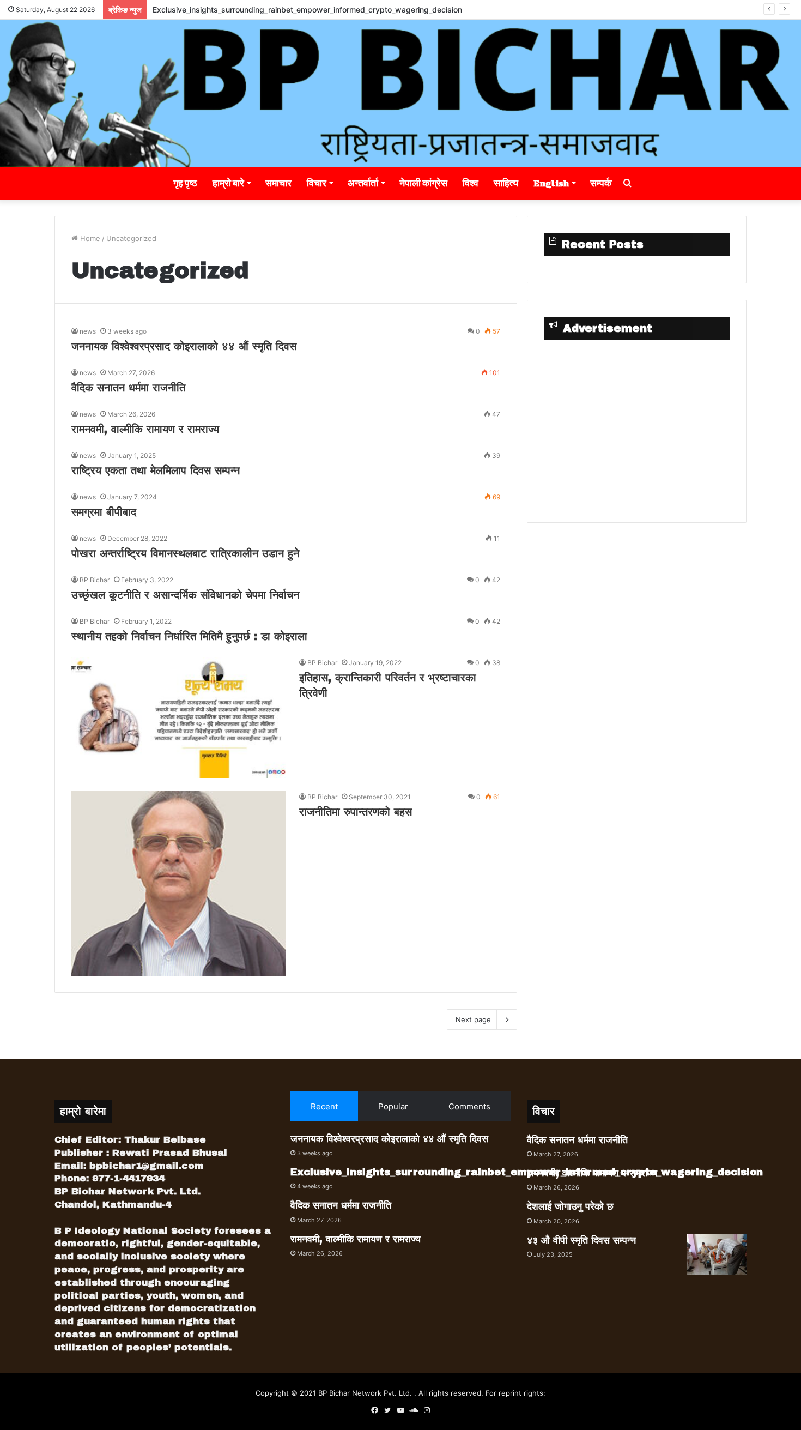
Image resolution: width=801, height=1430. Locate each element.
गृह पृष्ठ (185, 183)
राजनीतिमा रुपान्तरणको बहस (355, 812)
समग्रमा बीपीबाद (103, 512)
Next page (473, 1019)
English (551, 183)
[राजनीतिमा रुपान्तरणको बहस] (178, 883)
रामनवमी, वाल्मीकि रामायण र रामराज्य (145, 429)
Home (89, 238)
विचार (316, 183)
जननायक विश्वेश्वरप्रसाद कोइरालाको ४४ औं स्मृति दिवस (183, 346)
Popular (393, 1106)
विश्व (470, 183)
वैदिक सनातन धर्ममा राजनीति (128, 388)
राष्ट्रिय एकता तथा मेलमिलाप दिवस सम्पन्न (155, 470)
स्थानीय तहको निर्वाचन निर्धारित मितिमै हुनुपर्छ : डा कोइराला (189, 636)
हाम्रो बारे (228, 183)
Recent (324, 1106)
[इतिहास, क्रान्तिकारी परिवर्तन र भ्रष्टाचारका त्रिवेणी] (178, 717)
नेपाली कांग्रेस (423, 183)
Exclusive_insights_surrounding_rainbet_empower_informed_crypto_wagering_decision (307, 9)
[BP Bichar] (400, 93)
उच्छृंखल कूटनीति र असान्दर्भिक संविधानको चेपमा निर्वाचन (185, 595)
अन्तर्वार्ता (363, 183)
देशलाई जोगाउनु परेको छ (570, 1206)
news (88, 331)
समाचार (278, 183)
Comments (469, 1106)
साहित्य (506, 183)
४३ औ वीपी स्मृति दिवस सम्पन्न (581, 1240)
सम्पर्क (600, 183)
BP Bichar (95, 580)
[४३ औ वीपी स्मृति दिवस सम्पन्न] (717, 1254)
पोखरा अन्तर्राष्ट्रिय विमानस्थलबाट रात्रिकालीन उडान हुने (185, 553)
